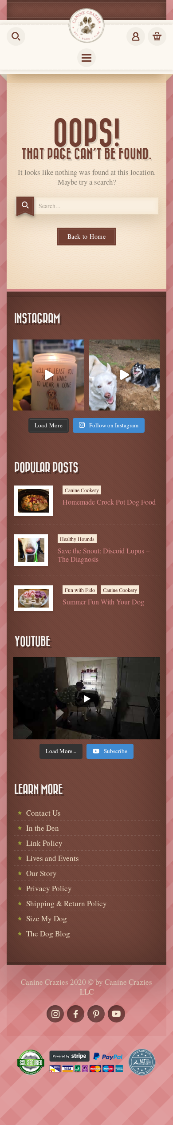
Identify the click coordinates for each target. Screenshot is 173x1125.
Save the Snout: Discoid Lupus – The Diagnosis (103, 554)
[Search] (25, 206)
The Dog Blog (48, 933)
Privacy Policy (49, 888)
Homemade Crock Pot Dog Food (109, 501)
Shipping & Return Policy (66, 903)
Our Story (41, 873)
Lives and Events (52, 858)
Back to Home (86, 236)
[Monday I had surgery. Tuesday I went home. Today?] (48, 375)
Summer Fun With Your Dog (103, 601)
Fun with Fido (80, 589)
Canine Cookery (82, 489)
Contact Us (43, 813)
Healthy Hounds (77, 538)
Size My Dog (46, 918)
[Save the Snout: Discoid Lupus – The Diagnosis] (31, 550)
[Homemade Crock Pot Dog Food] (33, 501)
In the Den (42, 828)
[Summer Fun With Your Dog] (33, 598)
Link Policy (44, 843)
